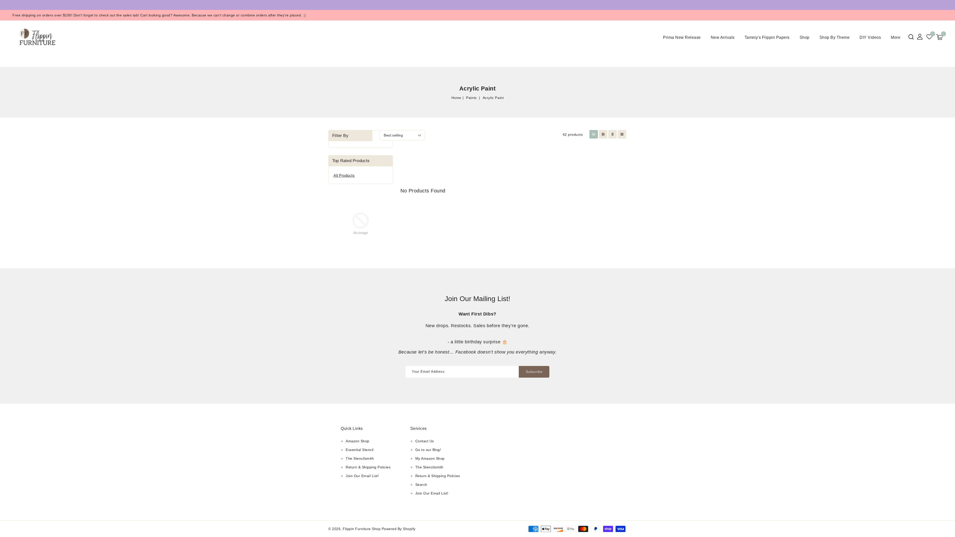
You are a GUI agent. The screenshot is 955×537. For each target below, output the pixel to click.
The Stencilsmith (360, 458)
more (895, 37)
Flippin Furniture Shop (362, 529)
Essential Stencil (360, 450)
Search (421, 485)
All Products (344, 175)
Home (456, 98)
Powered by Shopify (399, 529)
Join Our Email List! (362, 476)
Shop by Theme (834, 37)
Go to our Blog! (428, 450)
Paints (472, 98)
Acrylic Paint (493, 98)
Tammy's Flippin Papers (767, 37)
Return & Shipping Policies (368, 467)
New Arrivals (723, 37)
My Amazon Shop (430, 458)
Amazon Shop (357, 441)
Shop (805, 37)
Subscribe (534, 372)
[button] (911, 37)
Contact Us (424, 441)
